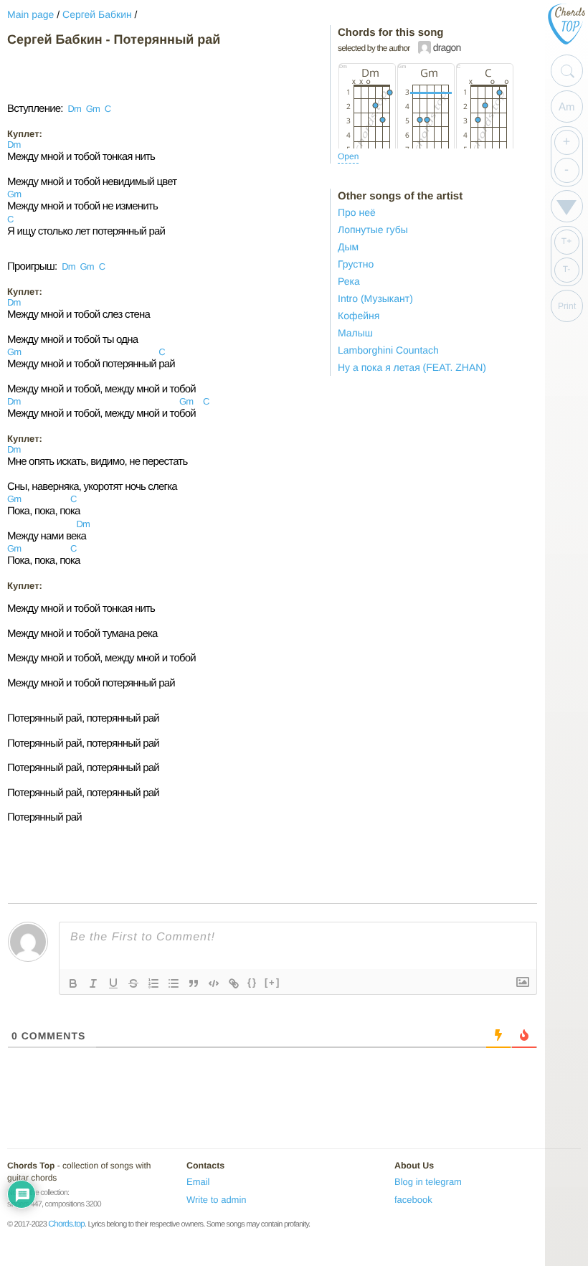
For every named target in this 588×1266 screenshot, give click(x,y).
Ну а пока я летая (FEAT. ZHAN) (412, 367)
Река (349, 281)
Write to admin (216, 1199)
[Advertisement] (122, 75)
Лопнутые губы (373, 229)
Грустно (356, 264)
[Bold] (73, 983)
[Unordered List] (173, 983)
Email (198, 1181)
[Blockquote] (194, 983)
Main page (30, 14)
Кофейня (358, 315)
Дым (348, 246)
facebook (413, 1199)
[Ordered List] (153, 983)
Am (567, 106)
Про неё (357, 212)
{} (252, 982)
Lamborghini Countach (388, 350)
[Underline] (113, 983)
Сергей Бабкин (97, 14)
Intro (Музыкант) (375, 298)
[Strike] (133, 983)
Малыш (355, 333)
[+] (272, 982)
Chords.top (66, 1224)
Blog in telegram (428, 1181)
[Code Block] (214, 983)
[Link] (234, 983)
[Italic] (93, 983)
